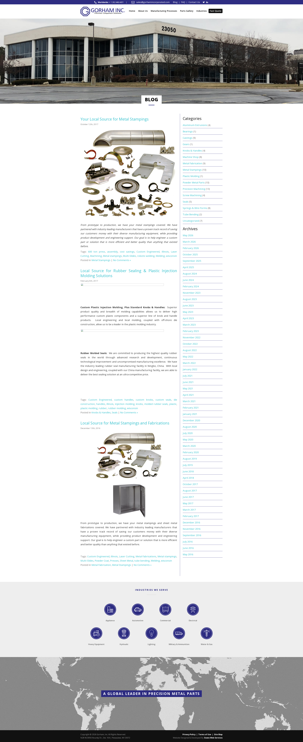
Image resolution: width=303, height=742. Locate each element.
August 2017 (190, 490)
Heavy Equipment (96, 644)
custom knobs (144, 399)
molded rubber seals (156, 404)
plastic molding (89, 408)
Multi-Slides (129, 255)
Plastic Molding (191, 176)
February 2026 (191, 248)
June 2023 (188, 305)
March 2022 (189, 363)
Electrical (193, 620)
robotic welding (146, 255)
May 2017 (188, 503)
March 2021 (189, 401)
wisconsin (171, 255)
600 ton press (96, 251)
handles (100, 404)
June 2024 (188, 280)
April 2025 (188, 267)
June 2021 (188, 382)
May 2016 (188, 554)
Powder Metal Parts (194, 182)
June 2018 (188, 471)
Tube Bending (191, 214)
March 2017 (189, 509)
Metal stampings (112, 255)
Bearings (188, 131)
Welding (160, 255)
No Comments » (122, 260)
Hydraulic (124, 644)
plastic (172, 404)
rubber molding (117, 408)
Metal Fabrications (146, 556)
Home (132, 10)
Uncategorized (191, 220)
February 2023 (191, 331)
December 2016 (191, 522)
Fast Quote (215, 10)
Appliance (110, 620)
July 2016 (188, 541)
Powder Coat (102, 560)
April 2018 (188, 477)
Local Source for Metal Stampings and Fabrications (124, 423)
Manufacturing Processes (164, 10)
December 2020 (191, 420)
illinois (165, 251)
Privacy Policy (189, 734)
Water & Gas (206, 644)
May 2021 (188, 388)
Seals (115, 412)
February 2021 (191, 407)
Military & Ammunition (179, 644)
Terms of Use (204, 734)
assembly (112, 251)
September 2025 (192, 260)
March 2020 (189, 446)
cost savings (127, 251)
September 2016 (192, 535)
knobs (139, 404)
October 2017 (190, 484)
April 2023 (188, 318)
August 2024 (190, 273)
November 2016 (191, 528)
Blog (175, 2)
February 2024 (191, 286)
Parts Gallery (186, 10)
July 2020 (188, 433)
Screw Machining (192, 195)
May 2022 (188, 356)
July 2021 (188, 375)
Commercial (165, 620)
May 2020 (188, 439)
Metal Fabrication (101, 565)
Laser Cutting (126, 556)
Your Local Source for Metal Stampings (114, 119)
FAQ (183, 2)
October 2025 (190, 254)
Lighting (151, 644)
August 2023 (190, 299)
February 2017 (191, 516)
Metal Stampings (100, 260)
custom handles (123, 399)
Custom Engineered (148, 251)
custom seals (163, 399)
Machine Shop (191, 157)
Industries (201, 10)
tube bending (142, 560)
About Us (143, 10)
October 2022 (190, 343)
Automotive (137, 620)
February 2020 (191, 452)
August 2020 (190, 426)
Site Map (218, 734)
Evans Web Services (213, 737)
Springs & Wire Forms (195, 208)
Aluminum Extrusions (195, 125)
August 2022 (190, 350)
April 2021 (188, 394)
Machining (96, 255)
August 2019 (190, 458)
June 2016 (188, 548)
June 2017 (188, 497)
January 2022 (190, 369)
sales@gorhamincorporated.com (153, 2)
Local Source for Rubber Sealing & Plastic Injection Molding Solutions (128, 273)
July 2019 (188, 465)
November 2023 (191, 292)
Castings (187, 137)
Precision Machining (194, 188)
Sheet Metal (126, 560)
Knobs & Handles (101, 412)
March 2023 (189, 324)
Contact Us (194, 2)
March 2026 (189, 241)
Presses (114, 560)
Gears (186, 144)
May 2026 (188, 235)
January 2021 (190, 414)
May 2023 (188, 312)
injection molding (125, 404)
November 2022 (191, 337)
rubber (103, 408)
